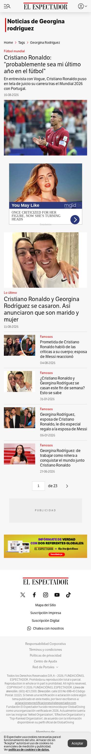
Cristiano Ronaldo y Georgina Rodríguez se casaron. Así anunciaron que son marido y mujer (41, 309)
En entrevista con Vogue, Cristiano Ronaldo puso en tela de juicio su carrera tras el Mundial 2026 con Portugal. (45, 83)
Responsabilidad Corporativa (45, 644)
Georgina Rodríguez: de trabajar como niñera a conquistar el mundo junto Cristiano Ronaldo (62, 458)
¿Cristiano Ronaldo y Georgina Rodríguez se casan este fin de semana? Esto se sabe (62, 385)
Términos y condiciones (45, 649)
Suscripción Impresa (45, 613)
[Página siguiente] (67, 487)
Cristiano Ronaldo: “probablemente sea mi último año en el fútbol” (42, 64)
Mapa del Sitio (45, 605)
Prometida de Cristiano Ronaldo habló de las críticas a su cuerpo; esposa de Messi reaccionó (63, 349)
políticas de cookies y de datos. (29, 749)
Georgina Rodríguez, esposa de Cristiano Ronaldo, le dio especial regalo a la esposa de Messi (63, 422)
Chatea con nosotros (48, 628)
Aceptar (77, 743)
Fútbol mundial (14, 51)
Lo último (10, 293)
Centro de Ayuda (45, 661)
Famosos (46, 337)
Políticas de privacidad (45, 655)
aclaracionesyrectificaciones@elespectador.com (45, 703)
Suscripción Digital (45, 620)
